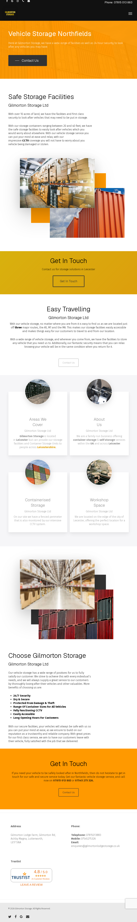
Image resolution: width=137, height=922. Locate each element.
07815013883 (93, 835)
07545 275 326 (84, 780)
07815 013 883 (62, 780)
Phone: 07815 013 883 (118, 2)
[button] (130, 13)
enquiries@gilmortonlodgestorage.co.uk (95, 846)
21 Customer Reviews (41, 879)
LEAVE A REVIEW (31, 884)
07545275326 (88, 838)
